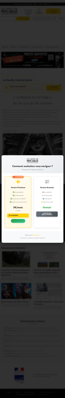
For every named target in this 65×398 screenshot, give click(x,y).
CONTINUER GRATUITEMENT (47, 214)
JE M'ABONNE (13, 215)
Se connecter (36, 235)
